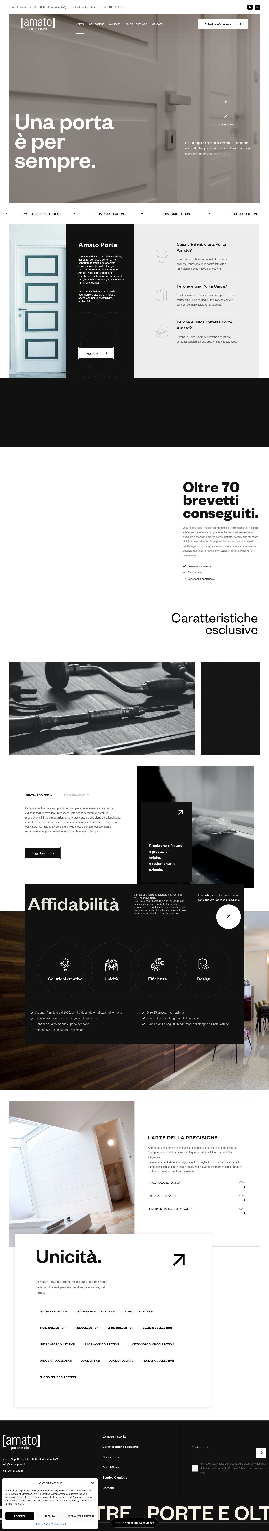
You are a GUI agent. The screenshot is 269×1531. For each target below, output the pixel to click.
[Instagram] (257, 7)
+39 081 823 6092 (13, 1470)
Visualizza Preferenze (81, 1516)
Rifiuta (50, 1516)
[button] (92, 1483)
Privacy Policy (43, 1524)
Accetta (20, 1516)
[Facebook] (250, 7)
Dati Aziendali (59, 1524)
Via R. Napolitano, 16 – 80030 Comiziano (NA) (30, 1459)
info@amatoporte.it (14, 1464)
